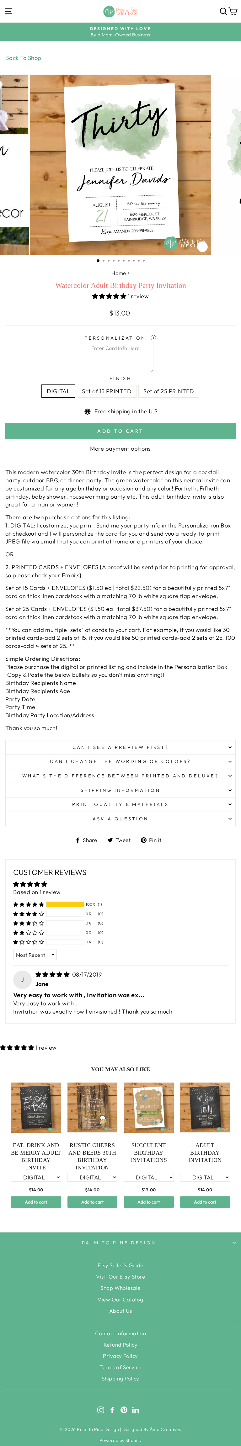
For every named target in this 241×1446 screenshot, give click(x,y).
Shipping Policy (120, 1378)
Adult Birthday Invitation (205, 1152)
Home (118, 273)
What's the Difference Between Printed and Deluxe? (120, 776)
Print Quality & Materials (120, 804)
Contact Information (120, 1333)
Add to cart (36, 1202)
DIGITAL (58, 391)
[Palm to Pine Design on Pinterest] (123, 1409)
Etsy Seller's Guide (120, 1265)
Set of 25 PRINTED (168, 391)
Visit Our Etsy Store (120, 1276)
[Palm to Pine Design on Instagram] (100, 1409)
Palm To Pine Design (119, 1243)
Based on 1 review (37, 892)
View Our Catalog (120, 1299)
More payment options (120, 448)
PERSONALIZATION (116, 338)
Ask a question (121, 819)
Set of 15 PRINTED (106, 391)
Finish (121, 378)
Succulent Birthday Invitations (148, 1152)
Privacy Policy (120, 1356)
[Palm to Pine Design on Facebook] (112, 1409)
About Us (120, 1310)
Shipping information (120, 790)
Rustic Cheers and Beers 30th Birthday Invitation (92, 1156)
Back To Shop (23, 57)
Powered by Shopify (120, 1440)
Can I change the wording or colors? (120, 761)
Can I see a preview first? (120, 747)
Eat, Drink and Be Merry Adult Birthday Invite (36, 1156)
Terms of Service (120, 1367)
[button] (110, 296)
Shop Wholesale (120, 1287)
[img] (53, 974)
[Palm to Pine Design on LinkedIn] (135, 1409)
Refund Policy (120, 1344)
